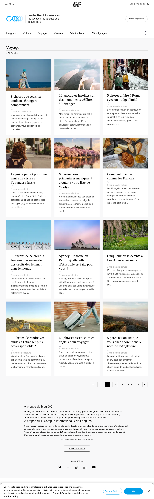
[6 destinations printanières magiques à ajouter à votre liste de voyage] (77, 177)
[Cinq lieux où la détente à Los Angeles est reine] (125, 259)
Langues (11, 33)
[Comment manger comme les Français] (125, 177)
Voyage (42, 33)
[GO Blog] (14, 19)
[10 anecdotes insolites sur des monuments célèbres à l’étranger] (77, 97)
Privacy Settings (112, 491)
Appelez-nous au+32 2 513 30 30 (76, 439)
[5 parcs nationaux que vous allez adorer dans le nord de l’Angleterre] (125, 339)
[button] (10, 4)
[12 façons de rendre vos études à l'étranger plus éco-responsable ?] (28, 339)
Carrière (58, 33)
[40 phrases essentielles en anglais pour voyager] (77, 339)
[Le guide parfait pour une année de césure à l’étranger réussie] (28, 177)
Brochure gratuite (136, 18)
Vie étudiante (77, 33)
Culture (27, 33)
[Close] (149, 490)
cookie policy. (11, 496)
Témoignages (99, 33)
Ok (133, 491)
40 (138, 385)
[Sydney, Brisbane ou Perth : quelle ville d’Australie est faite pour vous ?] (77, 259)
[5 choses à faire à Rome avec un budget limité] (125, 97)
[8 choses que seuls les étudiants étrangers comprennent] (28, 97)
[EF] (77, 4)
